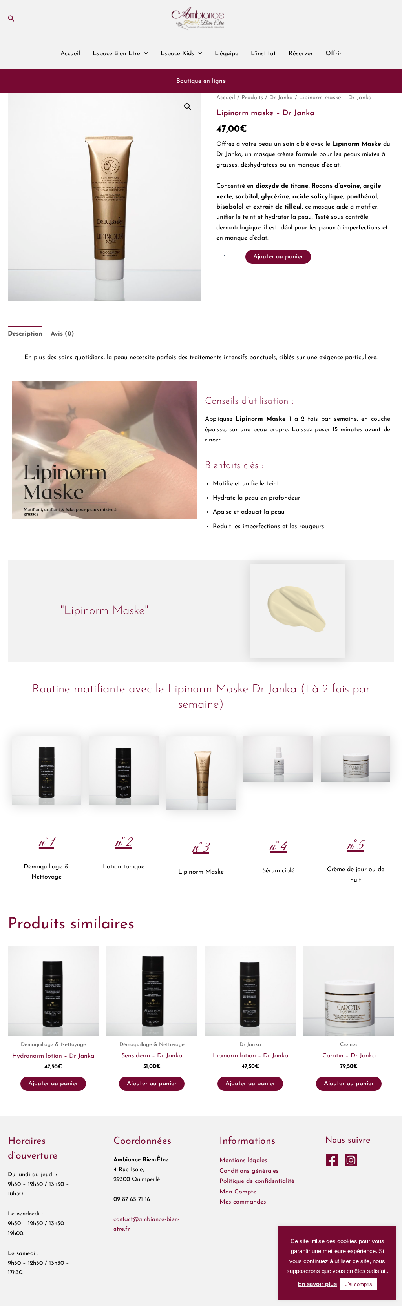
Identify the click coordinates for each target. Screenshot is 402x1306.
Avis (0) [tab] (62, 334)
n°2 (123, 843)
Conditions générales (249, 1171)
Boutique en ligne (201, 81)
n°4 (278, 847)
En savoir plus (317, 1284)
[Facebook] (332, 1160)
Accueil (70, 54)
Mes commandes (242, 1202)
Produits (252, 98)
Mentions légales (243, 1160)
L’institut (263, 54)
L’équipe (226, 54)
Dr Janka (281, 98)
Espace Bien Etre (116, 54)
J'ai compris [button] (358, 1284)
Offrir (333, 54)
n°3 (201, 848)
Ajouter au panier (278, 257)
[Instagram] (351, 1160)
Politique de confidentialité (256, 1181)
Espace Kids (177, 54)
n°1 (46, 843)
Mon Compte (237, 1192)
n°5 (355, 846)
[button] (11, 19)
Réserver (301, 54)
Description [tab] (25, 334)
